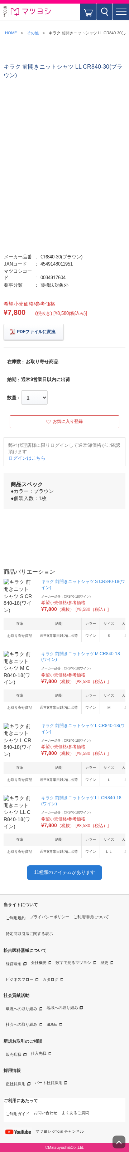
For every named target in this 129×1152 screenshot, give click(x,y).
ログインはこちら (27, 458)
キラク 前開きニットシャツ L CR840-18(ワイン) (83, 728)
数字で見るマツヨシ (73, 962)
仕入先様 (39, 1053)
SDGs (52, 1024)
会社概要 (39, 962)
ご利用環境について (91, 917)
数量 (11, 397)
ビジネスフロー (19, 979)
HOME (11, 33)
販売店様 (14, 1054)
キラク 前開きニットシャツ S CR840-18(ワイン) (83, 584)
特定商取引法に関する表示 (29, 933)
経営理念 (14, 963)
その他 (33, 33)
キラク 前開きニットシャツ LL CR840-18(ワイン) (81, 800)
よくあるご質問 (75, 1113)
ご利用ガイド (17, 1114)
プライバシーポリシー (49, 917)
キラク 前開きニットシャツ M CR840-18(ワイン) (80, 656)
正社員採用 (15, 1084)
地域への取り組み (62, 1007)
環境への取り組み (21, 1009)
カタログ (50, 979)
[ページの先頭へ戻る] (119, 1142)
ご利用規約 (15, 918)
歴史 (104, 962)
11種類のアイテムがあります (64, 872)
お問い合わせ (45, 1113)
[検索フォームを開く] (104, 12)
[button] (121, 12)
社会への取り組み (21, 1024)
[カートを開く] (88, 12)
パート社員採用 (48, 1083)
